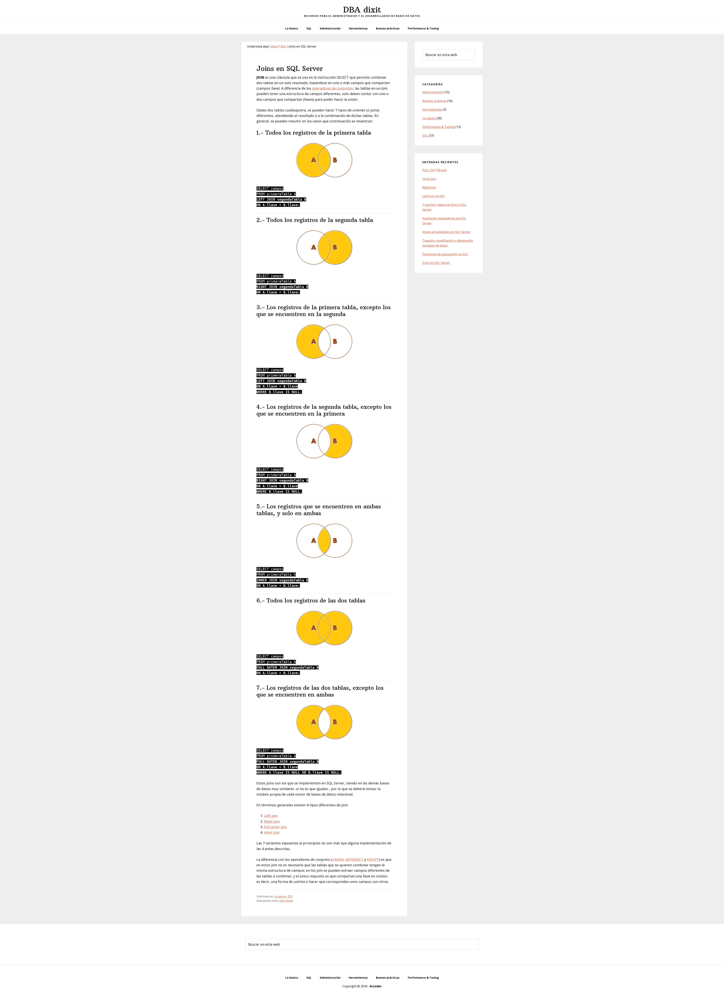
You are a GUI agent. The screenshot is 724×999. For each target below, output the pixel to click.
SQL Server (286, 900)
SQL (290, 896)
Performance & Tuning (438, 127)
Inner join (271, 832)
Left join (271, 815)
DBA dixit (362, 10)
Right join (272, 821)
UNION (338, 859)
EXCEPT (373, 859)
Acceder (376, 986)
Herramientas (432, 109)
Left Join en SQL (433, 196)
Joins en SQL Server (436, 263)
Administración (432, 92)
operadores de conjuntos (332, 88)
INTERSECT (354, 859)
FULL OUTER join (434, 170)
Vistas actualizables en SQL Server (446, 232)
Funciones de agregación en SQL (445, 254)
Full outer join (275, 827)
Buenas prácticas (434, 101)
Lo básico (280, 896)
